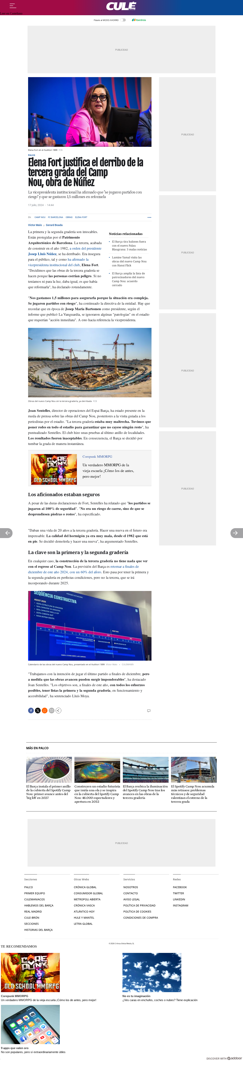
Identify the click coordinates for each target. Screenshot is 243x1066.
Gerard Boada (54, 225)
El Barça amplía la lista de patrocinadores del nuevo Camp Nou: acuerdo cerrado (128, 279)
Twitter (178, 893)
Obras (69, 217)
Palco (31, 155)
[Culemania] (121, 6)
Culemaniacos (34, 899)
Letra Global (83, 923)
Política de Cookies (137, 911)
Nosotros (130, 887)
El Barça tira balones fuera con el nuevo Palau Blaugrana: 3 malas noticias (129, 245)
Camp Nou (40, 217)
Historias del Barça (38, 930)
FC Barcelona (55, 217)
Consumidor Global (88, 893)
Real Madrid (33, 911)
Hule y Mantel (84, 917)
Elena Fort (81, 217)
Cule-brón (31, 917)
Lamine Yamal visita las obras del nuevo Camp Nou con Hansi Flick (129, 261)
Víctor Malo (35, 225)
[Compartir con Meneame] (44, 710)
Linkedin (179, 899)
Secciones (31, 923)
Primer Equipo (34, 893)
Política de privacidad (139, 905)
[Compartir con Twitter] (38, 710)
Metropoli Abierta (87, 899)
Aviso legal (131, 899)
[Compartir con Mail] (51, 710)
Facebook (180, 887)
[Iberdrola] (138, 20)
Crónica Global (85, 887)
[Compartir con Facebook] (31, 710)
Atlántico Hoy (84, 911)
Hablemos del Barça (38, 905)
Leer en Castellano (11, 13)
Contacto (130, 893)
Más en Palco (37, 748)
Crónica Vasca (84, 905)
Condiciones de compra (140, 917)
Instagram (180, 905)
